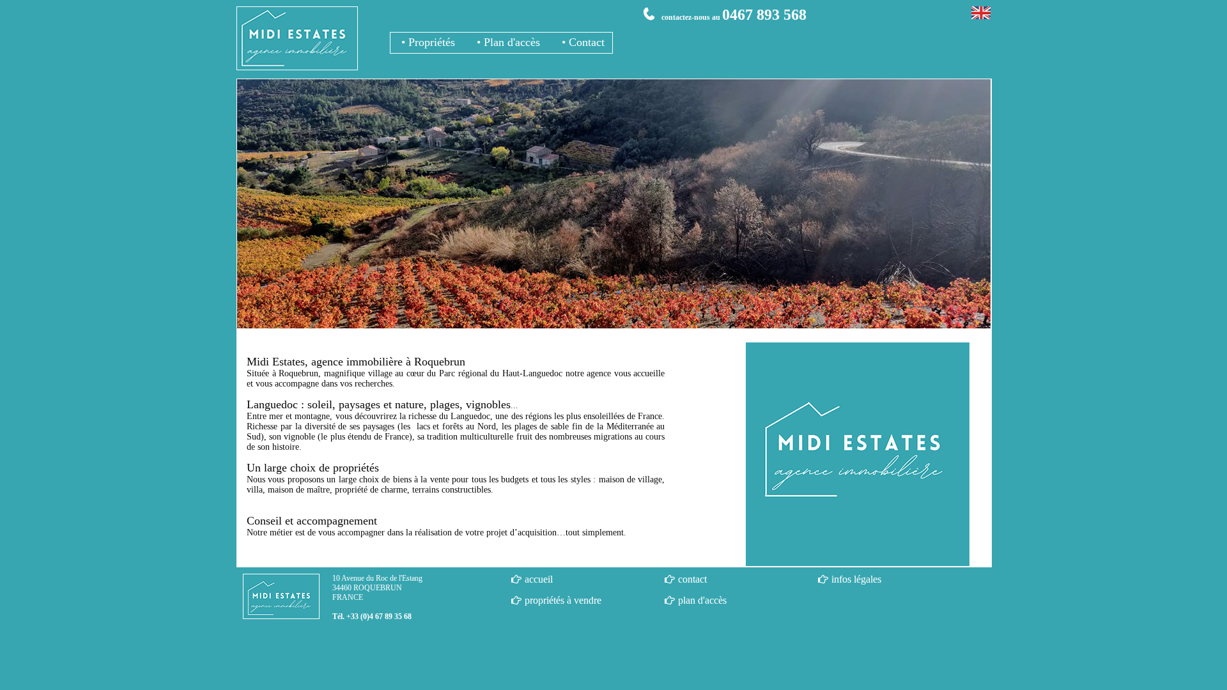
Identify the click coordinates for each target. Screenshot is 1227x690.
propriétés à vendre (563, 600)
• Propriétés (426, 42)
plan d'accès (702, 600)
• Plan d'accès (507, 42)
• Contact (582, 42)
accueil (539, 579)
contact (692, 579)
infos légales (856, 579)
